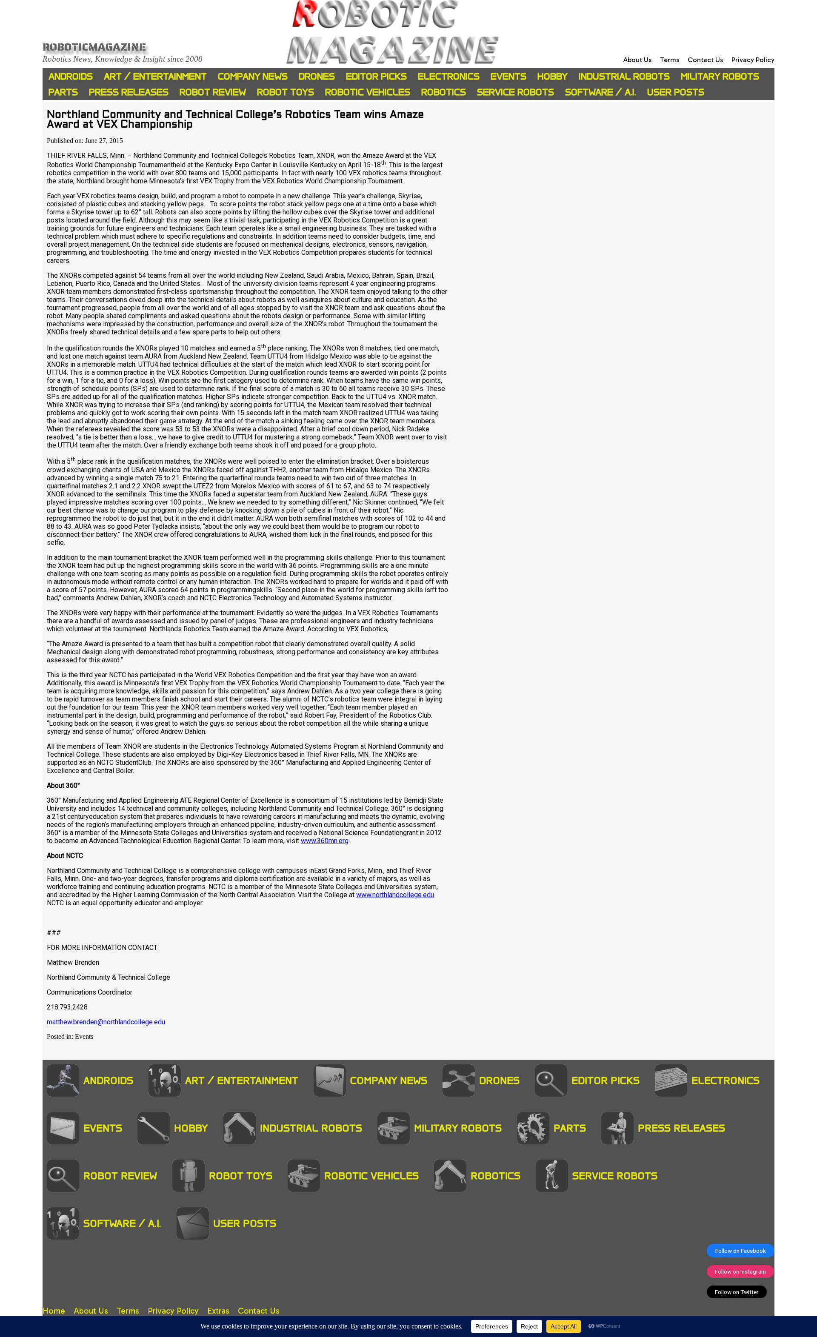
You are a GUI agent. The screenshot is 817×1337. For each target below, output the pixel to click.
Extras (218, 1311)
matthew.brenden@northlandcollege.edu (106, 1022)
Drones (317, 76)
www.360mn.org (325, 841)
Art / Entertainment (155, 76)
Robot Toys (285, 92)
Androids (71, 76)
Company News (253, 76)
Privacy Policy (752, 60)
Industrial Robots (624, 76)
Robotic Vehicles (367, 92)
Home (54, 1311)
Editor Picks (376, 76)
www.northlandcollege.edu (395, 895)
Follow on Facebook (740, 1250)
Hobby (552, 76)
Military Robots (720, 76)
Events (508, 76)
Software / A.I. (600, 92)
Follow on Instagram (740, 1271)
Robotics (443, 92)
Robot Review (213, 92)
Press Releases (129, 92)
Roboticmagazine (94, 46)
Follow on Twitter (737, 1292)
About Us (637, 60)
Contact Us (705, 60)
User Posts (675, 92)
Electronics (449, 76)
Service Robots (515, 92)
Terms (669, 60)
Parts (63, 92)
